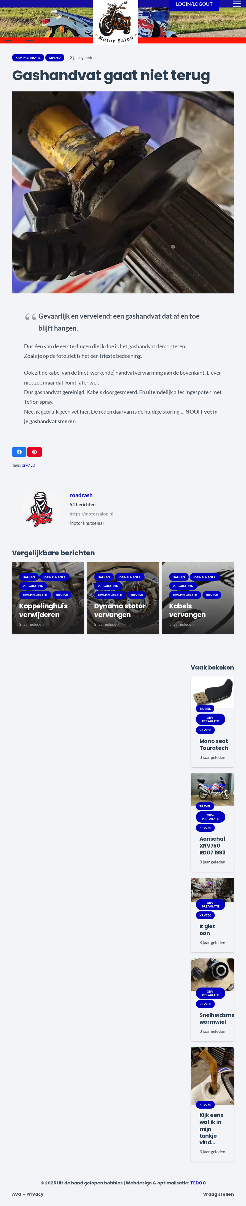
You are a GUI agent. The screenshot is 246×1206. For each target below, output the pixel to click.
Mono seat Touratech (214, 745)
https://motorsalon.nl (91, 513)
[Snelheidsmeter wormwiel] (212, 974)
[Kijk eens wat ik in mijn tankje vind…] (212, 1076)
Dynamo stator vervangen (120, 610)
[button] (149, 22)
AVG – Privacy (28, 1194)
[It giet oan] (212, 890)
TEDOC (198, 1183)
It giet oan (207, 930)
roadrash (81, 495)
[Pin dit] (34, 452)
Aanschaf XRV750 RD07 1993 (213, 845)
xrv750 (28, 465)
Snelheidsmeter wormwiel (221, 1018)
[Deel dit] (19, 452)
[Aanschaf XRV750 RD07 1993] (212, 789)
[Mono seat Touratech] (212, 692)
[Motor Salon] (115, 22)
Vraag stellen (218, 1194)
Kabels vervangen (187, 610)
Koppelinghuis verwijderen (43, 610)
